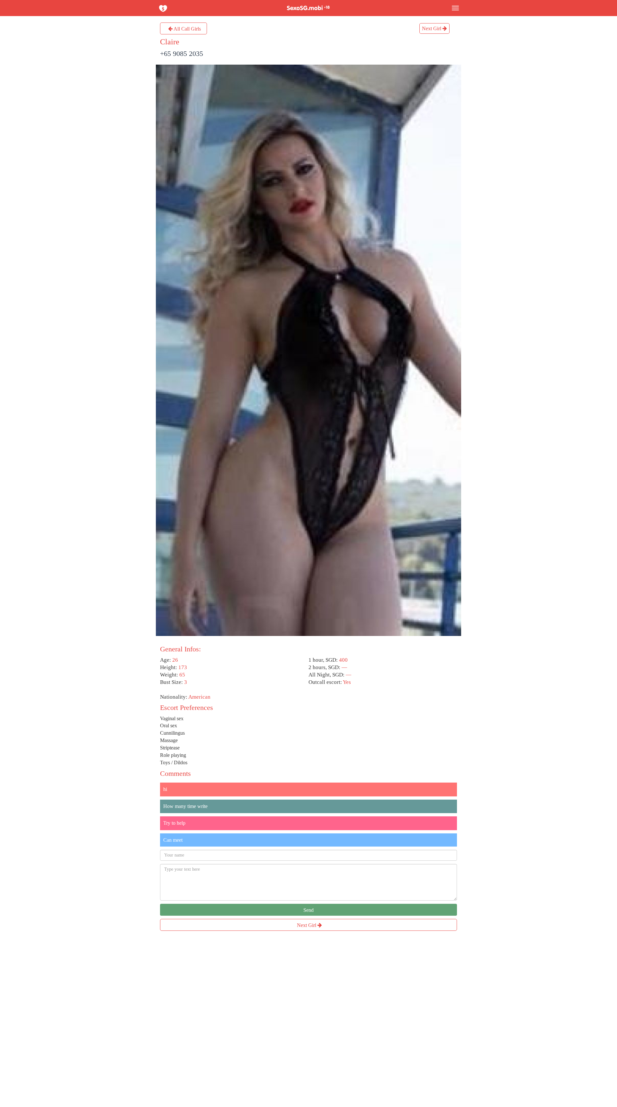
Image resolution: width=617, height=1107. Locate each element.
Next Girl (432, 28)
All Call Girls (187, 29)
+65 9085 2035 (181, 54)
